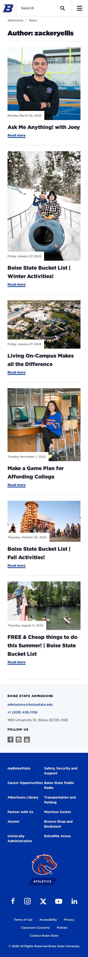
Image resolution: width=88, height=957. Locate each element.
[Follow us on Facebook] (10, 739)
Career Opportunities (25, 783)
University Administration (20, 838)
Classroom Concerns (35, 927)
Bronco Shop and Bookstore (58, 824)
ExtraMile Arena (57, 836)
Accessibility (48, 919)
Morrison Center (57, 812)
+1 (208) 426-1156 (22, 712)
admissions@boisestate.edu (30, 704)
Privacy (69, 919)
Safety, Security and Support (60, 770)
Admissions (15, 20)
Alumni (13, 821)
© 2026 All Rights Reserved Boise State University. (44, 946)
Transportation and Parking (60, 799)
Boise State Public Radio (59, 785)
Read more (17, 135)
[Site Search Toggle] (62, 8)
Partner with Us (20, 812)
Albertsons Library (23, 797)
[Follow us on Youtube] (27, 739)
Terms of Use (23, 919)
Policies (62, 927)
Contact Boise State (44, 935)
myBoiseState (19, 768)
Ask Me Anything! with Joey (44, 127)
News (33, 20)
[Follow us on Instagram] (19, 739)
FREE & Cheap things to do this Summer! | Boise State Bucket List (42, 645)
